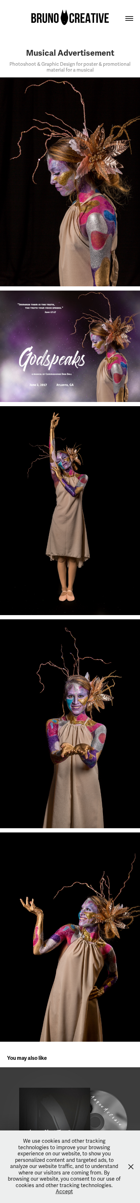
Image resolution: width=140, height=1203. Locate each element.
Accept (64, 1191)
